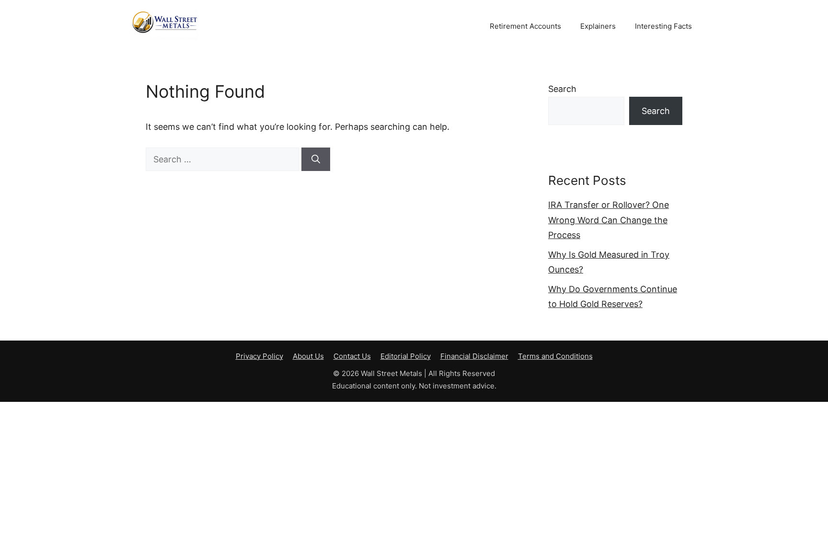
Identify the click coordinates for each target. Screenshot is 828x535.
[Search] (315, 159)
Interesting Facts (663, 26)
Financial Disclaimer (474, 356)
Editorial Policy (405, 356)
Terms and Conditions (555, 356)
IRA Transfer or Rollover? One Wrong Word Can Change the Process (608, 220)
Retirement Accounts (525, 26)
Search (562, 89)
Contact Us (352, 356)
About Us (308, 356)
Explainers (598, 26)
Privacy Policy (259, 356)
